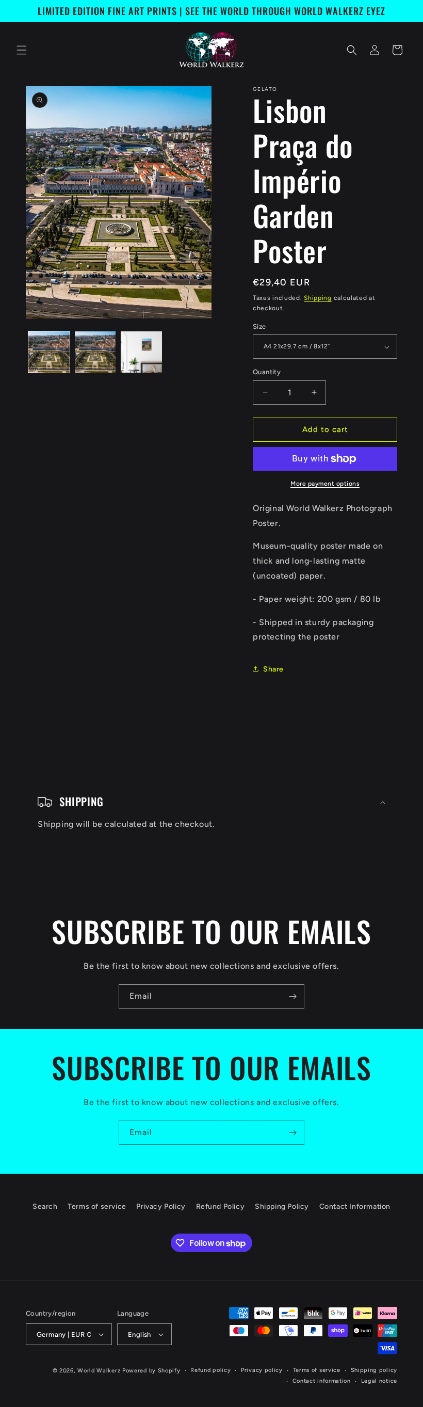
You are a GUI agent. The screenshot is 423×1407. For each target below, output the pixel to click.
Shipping (318, 297)
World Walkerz (98, 1370)
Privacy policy (262, 1370)
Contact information (321, 1381)
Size (259, 326)
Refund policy (210, 1370)
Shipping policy (374, 1370)
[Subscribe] (292, 996)
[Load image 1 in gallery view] (49, 352)
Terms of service (97, 1206)
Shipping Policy (282, 1206)
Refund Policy (220, 1206)
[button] (21, 50)
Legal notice (379, 1381)
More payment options (325, 483)
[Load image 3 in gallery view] (141, 352)
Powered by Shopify (151, 1370)
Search (45, 1206)
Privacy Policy (160, 1206)
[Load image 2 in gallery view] (95, 352)
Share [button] (273, 669)
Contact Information (355, 1206)
